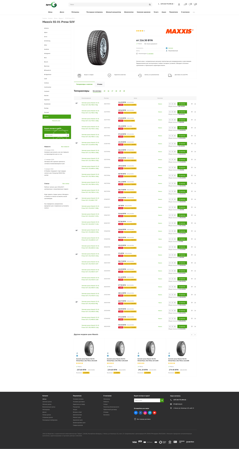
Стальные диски (47, 417)
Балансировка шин (79, 422)
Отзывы (105, 412)
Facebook (140, 413)
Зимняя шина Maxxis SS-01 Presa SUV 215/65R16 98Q (90, 143)
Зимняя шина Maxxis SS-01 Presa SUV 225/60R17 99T (90, 199)
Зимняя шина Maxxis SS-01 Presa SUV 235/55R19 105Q (90, 255)
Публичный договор (110, 409)
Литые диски (46, 415)
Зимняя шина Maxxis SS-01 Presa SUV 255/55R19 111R (90, 279)
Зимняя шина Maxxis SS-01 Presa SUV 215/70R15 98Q (90, 112)
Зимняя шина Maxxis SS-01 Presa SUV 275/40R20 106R (90, 318)
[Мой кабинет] (179, 5)
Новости (106, 402)
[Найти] (150, 4)
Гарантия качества (120, 74)
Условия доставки (79, 402)
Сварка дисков (78, 425)
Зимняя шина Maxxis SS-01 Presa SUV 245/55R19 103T (90, 263)
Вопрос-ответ (77, 412)
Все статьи (66, 183)
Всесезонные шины (48, 407)
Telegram (150, 413)
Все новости (65, 146)
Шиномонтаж (77, 415)
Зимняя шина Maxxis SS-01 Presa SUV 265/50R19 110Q (90, 287)
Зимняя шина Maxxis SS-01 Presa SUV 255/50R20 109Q (90, 310)
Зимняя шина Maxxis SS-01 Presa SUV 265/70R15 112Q (90, 135)
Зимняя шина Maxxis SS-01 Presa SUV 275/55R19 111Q (90, 294)
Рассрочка (76, 407)
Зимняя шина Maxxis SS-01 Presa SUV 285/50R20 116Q (90, 326)
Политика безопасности (111, 407)
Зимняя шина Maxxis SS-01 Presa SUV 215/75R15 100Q (90, 120)
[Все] (194, 12)
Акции (75, 409)
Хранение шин (78, 420)
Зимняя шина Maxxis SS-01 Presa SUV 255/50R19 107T (90, 271)
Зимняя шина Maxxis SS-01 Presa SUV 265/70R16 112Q (90, 191)
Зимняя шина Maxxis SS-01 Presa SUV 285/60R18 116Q (90, 247)
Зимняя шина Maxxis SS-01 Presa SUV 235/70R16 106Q (90, 175)
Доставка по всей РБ (181, 74)
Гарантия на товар (79, 404)
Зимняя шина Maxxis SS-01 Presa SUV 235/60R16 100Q (90, 167)
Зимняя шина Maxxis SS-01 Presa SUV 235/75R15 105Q (90, 128)
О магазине (107, 396)
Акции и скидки (88, 74)
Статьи (105, 404)
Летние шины (46, 404)
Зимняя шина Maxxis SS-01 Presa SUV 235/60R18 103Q (90, 231)
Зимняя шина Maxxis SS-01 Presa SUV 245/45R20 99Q (90, 302)
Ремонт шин (77, 417)
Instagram (145, 413)
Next (195, 334)
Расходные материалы (49, 420)
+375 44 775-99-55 (166, 4)
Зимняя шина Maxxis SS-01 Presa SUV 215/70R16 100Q (90, 151)
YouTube (154, 413)
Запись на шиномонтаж (152, 74)
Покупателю (77, 396)
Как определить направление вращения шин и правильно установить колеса (56, 206)
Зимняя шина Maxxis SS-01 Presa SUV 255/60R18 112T (90, 239)
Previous (191, 334)
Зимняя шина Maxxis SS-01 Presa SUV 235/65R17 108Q (90, 207)
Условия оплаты (78, 399)
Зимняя (170, 48)
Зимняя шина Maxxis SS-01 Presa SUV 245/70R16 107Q (90, 183)
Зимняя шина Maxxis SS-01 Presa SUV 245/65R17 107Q (90, 215)
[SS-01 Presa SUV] (97, 47)
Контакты (106, 415)
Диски (44, 412)
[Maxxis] (180, 31)
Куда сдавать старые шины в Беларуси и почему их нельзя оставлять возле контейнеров (56, 196)
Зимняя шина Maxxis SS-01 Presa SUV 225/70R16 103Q (90, 159)
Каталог (45, 396)
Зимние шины (47, 402)
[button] (231, 380)
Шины (44, 399)
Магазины (106, 399)
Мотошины (46, 409)
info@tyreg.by (177, 404)
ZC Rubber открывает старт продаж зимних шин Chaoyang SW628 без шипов (55, 173)
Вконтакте (136, 413)
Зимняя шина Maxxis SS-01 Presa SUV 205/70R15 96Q (90, 104)
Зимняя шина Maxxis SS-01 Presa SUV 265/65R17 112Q (90, 223)
